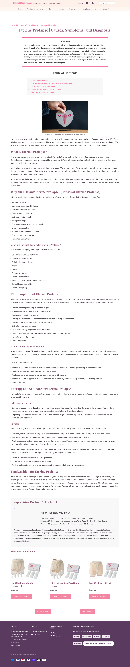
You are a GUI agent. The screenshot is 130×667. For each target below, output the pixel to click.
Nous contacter (36, 634)
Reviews (61, 9)
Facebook (56, 633)
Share (77, 636)
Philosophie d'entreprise (39, 631)
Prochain (87, 612)
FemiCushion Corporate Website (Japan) (98, 643)
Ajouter (107, 636)
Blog (17, 25)
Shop (50, 9)
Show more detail (21, 596)
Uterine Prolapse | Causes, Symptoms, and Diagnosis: (38, 25)
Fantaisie (78, 643)
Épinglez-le (88, 636)
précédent (43, 612)
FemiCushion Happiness (35, 9)
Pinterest (56, 636)
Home (20, 9)
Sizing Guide (86, 9)
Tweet (98, 636)
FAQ (96, 9)
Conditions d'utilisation (19, 640)
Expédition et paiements (19, 631)
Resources (72, 9)
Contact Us (105, 9)
